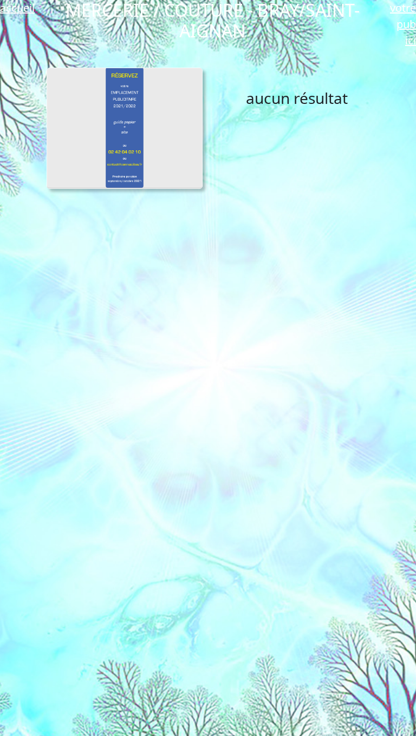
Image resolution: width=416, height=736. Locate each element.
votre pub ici (403, 24)
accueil (17, 8)
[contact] (125, 128)
